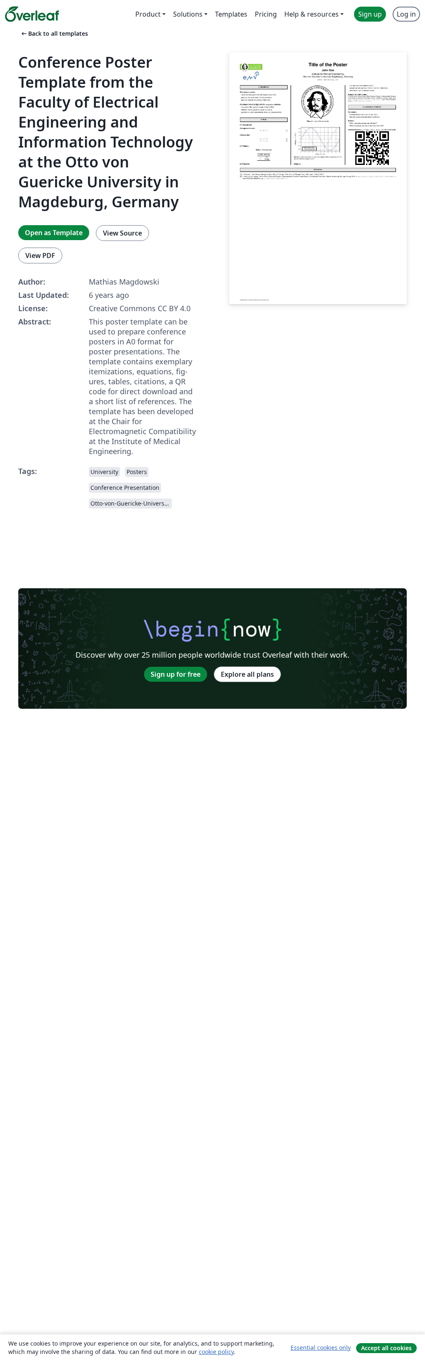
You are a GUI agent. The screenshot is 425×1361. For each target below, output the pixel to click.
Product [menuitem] (148, 14)
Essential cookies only (321, 1347)
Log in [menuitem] (406, 14)
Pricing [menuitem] (266, 14)
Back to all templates (54, 33)
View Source (122, 233)
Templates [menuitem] (231, 14)
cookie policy (216, 1352)
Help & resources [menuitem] (311, 14)
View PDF (40, 255)
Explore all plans (247, 674)
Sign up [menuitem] (370, 14)
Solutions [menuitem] (188, 14)
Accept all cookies (386, 1348)
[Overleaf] (32, 14)
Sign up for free (175, 674)
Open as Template (54, 232)
